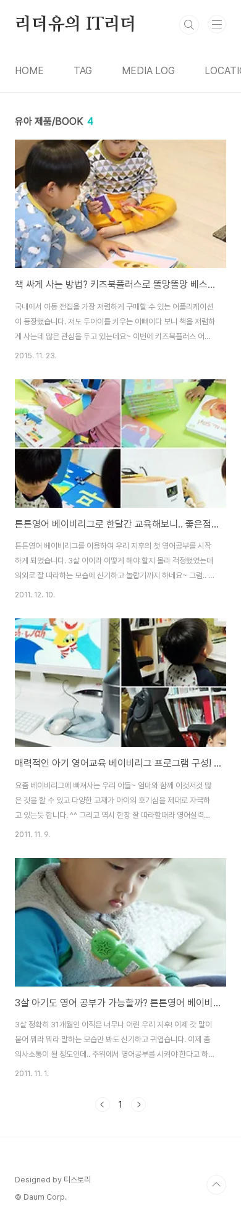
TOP (216, 1185)
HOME (29, 71)
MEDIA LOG (148, 71)
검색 (189, 24)
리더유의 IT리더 (76, 24)
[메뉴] (217, 24)
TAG (83, 71)
